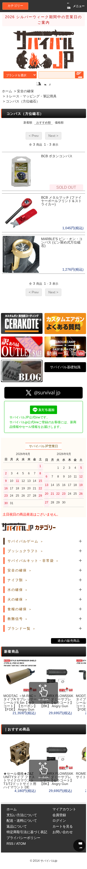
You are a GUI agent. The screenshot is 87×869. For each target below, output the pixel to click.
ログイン (59, 820)
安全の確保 (25, 91)
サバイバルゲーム (22, 541)
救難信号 (15, 619)
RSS (10, 844)
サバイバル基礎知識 (65, 367)
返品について (17, 826)
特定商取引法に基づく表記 (27, 832)
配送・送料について (22, 820)
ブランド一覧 (19, 628)
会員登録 (59, 815)
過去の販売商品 (69, 640)
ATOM (21, 844)
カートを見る (62, 826)
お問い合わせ (62, 832)
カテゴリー (15, 6)
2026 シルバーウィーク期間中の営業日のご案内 (43, 19)
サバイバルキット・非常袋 (30, 561)
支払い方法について (22, 815)
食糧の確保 (17, 609)
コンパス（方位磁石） (23, 101)
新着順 (27, 122)
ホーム (7, 91)
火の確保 (15, 599)
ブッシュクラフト (22, 551)
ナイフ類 (15, 580)
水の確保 (15, 590)
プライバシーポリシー (23, 838)
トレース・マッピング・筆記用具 (31, 96)
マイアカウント (64, 809)
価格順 (59, 122)
